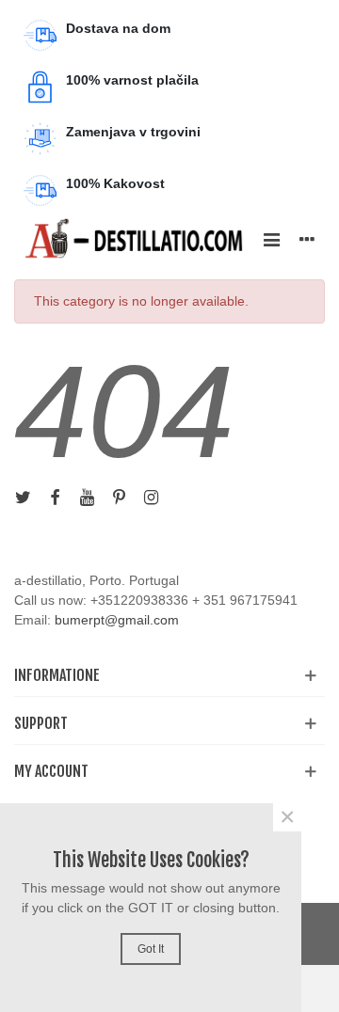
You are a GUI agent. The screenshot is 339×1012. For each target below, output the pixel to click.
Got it (150, 949)
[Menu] (271, 239)
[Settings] (307, 239)
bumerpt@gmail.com (117, 619)
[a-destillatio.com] (133, 238)
